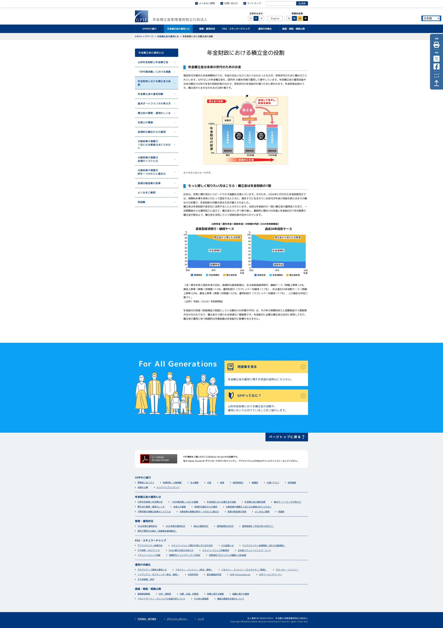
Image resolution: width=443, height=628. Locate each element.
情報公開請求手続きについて (230, 599)
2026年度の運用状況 (147, 526)
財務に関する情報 (215, 594)
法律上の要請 (145, 122)
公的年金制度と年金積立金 (153, 62)
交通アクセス (273, 483)
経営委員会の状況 (225, 526)
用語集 (141, 201)
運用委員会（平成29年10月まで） (258, 526)
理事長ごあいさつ (146, 483)
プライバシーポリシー (177, 618)
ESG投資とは (227, 546)
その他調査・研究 (146, 579)
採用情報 (292, 483)
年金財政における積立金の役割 (154, 83)
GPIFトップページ (144, 36)
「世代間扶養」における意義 (154, 71)
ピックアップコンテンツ (168, 487)
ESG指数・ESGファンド (149, 550)
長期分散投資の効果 (149, 183)
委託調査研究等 (214, 575)
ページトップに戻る (285, 437)
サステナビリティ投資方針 (150, 546)
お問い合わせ (231, 3)
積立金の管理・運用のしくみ (154, 112)
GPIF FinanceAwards (240, 575)
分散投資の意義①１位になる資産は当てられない (154, 144)
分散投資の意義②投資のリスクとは (148, 159)
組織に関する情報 (240, 594)
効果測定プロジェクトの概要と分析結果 (227, 555)
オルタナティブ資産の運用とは (152, 570)
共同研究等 (193, 575)
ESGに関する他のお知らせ (181, 550)
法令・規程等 (165, 594)
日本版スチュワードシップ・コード (254, 550)
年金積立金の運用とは (168, 36)
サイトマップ (254, 3)
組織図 (255, 483)
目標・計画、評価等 (189, 594)
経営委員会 (238, 483)
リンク (201, 618)
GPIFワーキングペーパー (270, 575)
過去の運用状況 (201, 526)
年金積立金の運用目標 (150, 94)
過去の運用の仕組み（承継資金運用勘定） (157, 531)
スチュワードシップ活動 (149, 555)
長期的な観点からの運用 (152, 131)
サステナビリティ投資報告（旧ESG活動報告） (264, 546)
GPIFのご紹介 (143, 477)
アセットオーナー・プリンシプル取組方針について (161, 599)
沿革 (209, 483)
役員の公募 (143, 487)
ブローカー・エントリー (287, 570)
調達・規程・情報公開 (148, 589)
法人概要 (194, 483)
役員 (222, 483)
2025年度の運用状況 (175, 526)
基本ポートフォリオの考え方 (154, 103)
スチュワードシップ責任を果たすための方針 (192, 546)
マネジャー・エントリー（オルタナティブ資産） (244, 570)
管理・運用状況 (144, 521)
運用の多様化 (143, 564)
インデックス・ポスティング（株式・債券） (158, 575)
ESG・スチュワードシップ (150, 540)
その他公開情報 (201, 599)
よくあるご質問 (207, 3)
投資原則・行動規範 (172, 483)
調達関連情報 (144, 594)
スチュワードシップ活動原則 (215, 550)
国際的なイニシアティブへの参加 (184, 555)
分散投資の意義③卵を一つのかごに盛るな (152, 172)
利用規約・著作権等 (147, 618)
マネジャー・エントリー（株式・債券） (194, 570)
